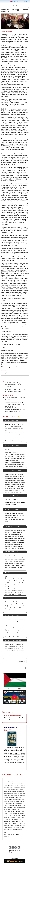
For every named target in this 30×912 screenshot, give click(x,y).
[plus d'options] (19, 848)
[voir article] (11, 745)
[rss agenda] (12, 712)
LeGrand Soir (13, 1)
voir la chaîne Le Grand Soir (14, 705)
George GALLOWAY (10, 381)
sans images (17, 850)
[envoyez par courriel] (15, 848)
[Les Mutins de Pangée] (14, 863)
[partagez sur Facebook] (10, 848)
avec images (17, 852)
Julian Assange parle (10, 727)
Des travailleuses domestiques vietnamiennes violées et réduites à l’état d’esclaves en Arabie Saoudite (15, 409)
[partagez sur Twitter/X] (13, 848)
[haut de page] (25, 668)
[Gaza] (14, 686)
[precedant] (14, 5)
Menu (25, 1)
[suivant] (16, 5)
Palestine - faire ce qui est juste (17, 388)
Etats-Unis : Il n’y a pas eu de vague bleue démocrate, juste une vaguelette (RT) (14, 384)
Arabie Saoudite (9, 395)
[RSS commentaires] (19, 416)
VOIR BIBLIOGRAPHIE (15, 768)
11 (27, 8)
